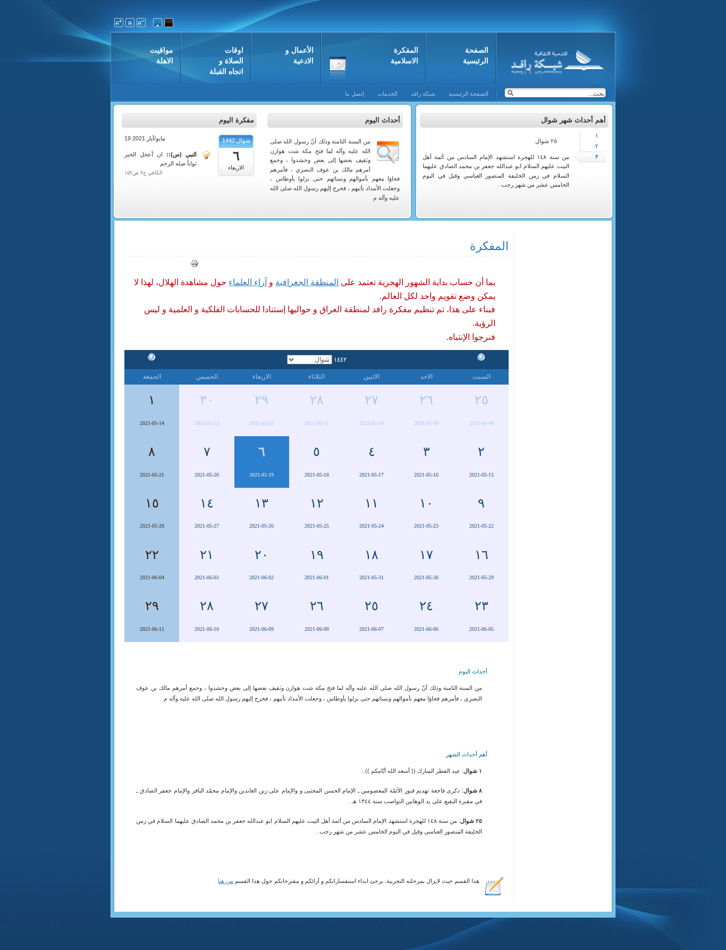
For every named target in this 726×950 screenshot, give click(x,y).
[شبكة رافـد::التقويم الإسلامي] (555, 61)
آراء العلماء (248, 282)
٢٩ (261, 400)
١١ (371, 503)
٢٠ (261, 555)
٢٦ (426, 400)
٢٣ (481, 606)
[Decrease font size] (141, 22)
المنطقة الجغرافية (307, 282)
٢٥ (481, 400)
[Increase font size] (118, 22)
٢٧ (371, 400)
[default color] (157, 22)
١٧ (426, 555)
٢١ (207, 555)
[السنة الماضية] (481, 359)
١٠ (426, 503)
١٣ (261, 503)
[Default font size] (130, 22)
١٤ (207, 503)
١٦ (481, 555)
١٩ (317, 555)
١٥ (152, 503)
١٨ (371, 555)
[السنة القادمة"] (152, 359)
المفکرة (489, 246)
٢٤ (426, 606)
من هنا (225, 881)
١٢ (317, 503)
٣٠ (207, 400)
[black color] (168, 22)
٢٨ (317, 400)
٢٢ (152, 555)
